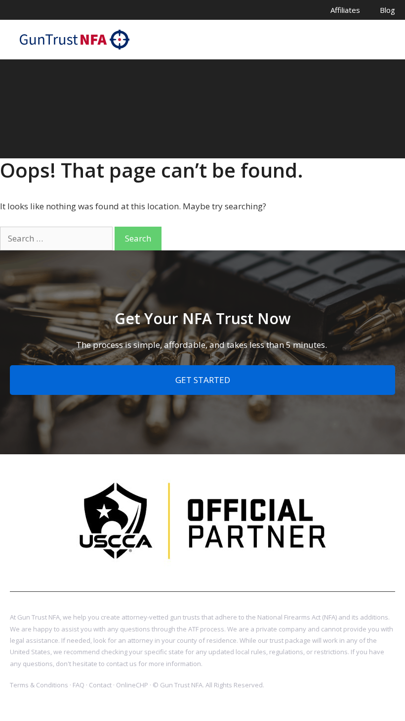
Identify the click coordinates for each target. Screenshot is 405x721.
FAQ (78, 684)
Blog (387, 10)
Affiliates (345, 10)
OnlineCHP (132, 684)
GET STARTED (202, 379)
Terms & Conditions (39, 684)
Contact (100, 684)
